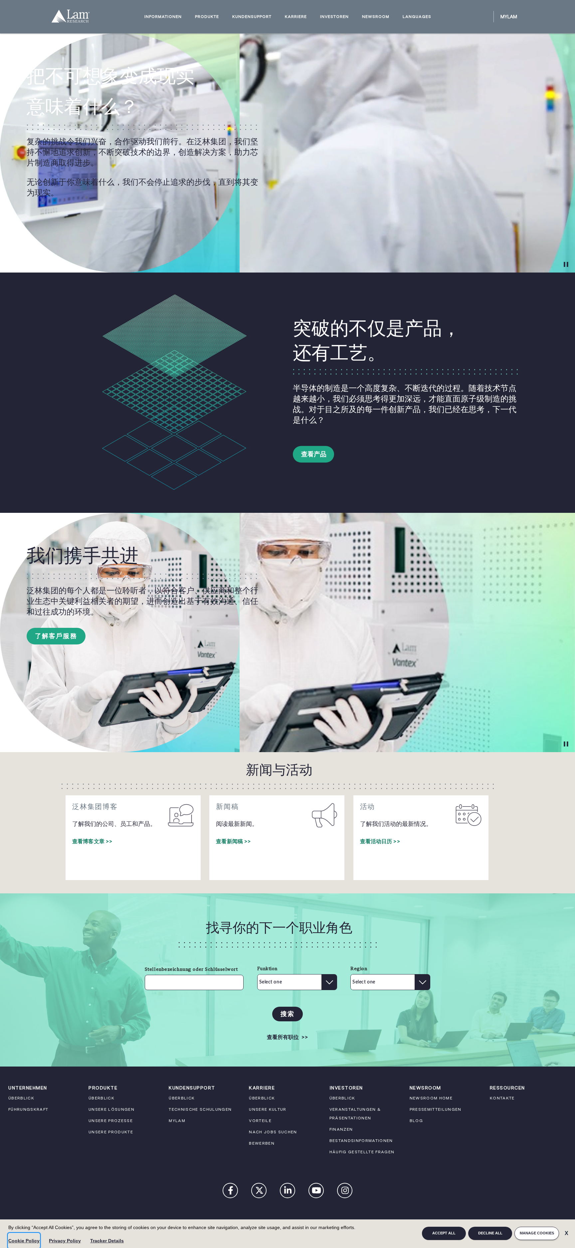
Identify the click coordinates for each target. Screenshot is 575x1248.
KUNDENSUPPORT (252, 17)
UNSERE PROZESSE (111, 1120)
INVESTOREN (334, 17)
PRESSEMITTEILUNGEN (436, 1109)
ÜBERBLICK (21, 1098)
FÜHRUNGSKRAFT (28, 1109)
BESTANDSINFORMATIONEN (361, 1140)
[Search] (485, 16)
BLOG (416, 1120)
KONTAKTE (502, 1098)
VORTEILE (260, 1120)
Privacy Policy (65, 1240)
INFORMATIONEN (163, 17)
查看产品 (313, 454)
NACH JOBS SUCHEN (273, 1132)
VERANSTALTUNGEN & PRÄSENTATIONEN (355, 1113)
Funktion (267, 968)
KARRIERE (296, 17)
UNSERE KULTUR (267, 1109)
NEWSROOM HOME (431, 1098)
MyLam (508, 16)
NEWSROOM (375, 17)
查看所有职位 (287, 1037)
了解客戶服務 (56, 636)
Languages (417, 17)
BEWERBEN (262, 1143)
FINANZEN (341, 1129)
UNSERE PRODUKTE (111, 1132)
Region (358, 968)
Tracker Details (107, 1240)
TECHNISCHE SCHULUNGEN (200, 1109)
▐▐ (565, 264)
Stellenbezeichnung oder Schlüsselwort (191, 969)
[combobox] (329, 982)
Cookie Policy (24, 1240)
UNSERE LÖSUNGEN (111, 1109)
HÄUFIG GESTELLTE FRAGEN (362, 1152)
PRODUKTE (207, 17)
